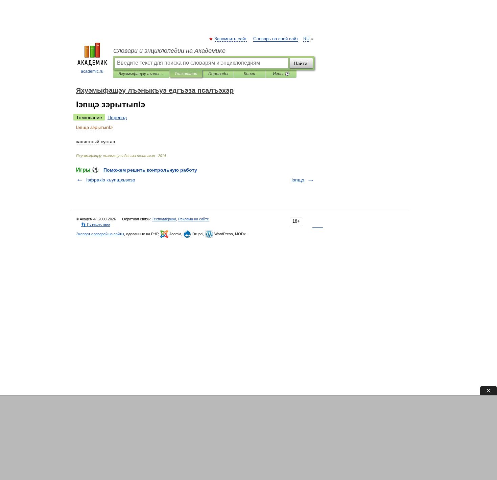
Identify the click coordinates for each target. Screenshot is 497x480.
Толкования (185, 73)
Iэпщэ (297, 179)
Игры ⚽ (281, 73)
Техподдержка (164, 219)
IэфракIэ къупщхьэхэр (110, 179)
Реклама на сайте (193, 219)
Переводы (218, 73)
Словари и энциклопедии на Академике (169, 50)
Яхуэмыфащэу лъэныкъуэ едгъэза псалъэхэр (141, 73)
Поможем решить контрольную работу (150, 170)
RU (306, 39)
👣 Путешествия (95, 224)
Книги (249, 73)
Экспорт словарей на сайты (100, 234)
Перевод (117, 117)
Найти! (301, 63)
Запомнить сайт (231, 39)
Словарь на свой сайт (275, 39)
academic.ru (92, 71)
